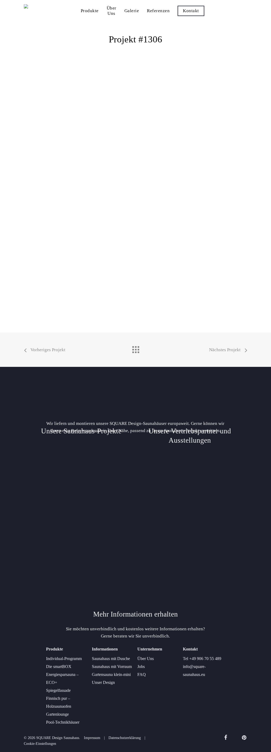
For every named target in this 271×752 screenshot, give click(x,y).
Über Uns (145, 658)
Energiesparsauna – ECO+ (62, 678)
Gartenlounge (57, 714)
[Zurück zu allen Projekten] (135, 348)
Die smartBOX (58, 666)
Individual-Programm (64, 658)
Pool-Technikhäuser (62, 722)
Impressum (92, 738)
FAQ (141, 674)
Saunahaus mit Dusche (111, 658)
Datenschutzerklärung (125, 738)
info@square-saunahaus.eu (194, 670)
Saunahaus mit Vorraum (112, 666)
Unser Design (103, 682)
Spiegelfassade (58, 690)
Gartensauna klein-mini (111, 674)
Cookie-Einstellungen (40, 744)
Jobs (141, 666)
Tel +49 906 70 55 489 (202, 658)
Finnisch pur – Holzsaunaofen (58, 702)
